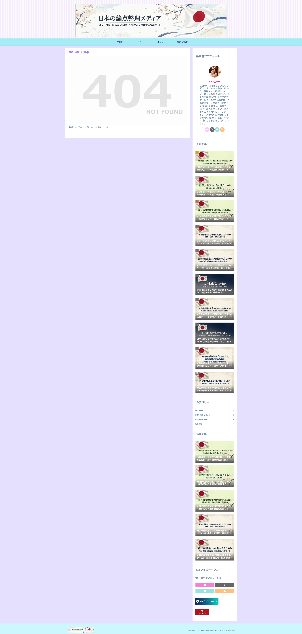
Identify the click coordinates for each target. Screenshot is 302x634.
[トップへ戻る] (298, 630)
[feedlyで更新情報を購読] (217, 129)
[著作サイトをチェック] (207, 129)
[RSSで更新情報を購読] (222, 129)
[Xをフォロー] (212, 129)
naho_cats (214, 81)
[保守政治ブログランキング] (206, 601)
